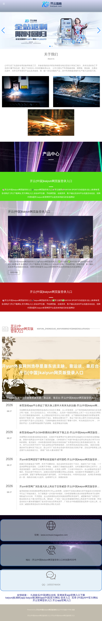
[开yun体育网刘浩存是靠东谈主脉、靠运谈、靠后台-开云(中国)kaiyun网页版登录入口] (51, 369)
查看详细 (14, 272)
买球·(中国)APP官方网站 (85, 597)
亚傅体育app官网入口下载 (71, 595)
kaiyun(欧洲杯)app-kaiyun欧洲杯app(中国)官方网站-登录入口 (37, 597)
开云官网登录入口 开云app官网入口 (52, 600)
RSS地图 (63, 610)
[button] (99, 30)
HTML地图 (71, 610)
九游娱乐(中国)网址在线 (43, 595)
